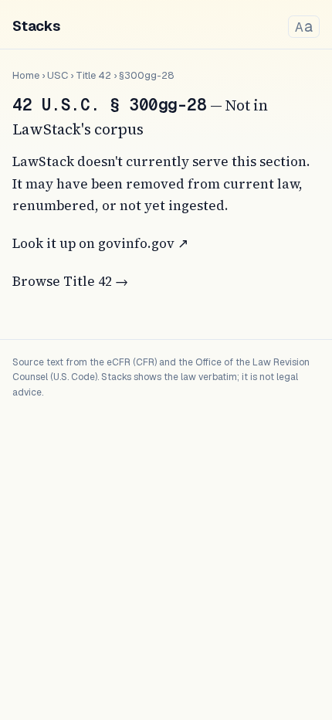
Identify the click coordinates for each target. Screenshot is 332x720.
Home (25, 75)
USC (57, 75)
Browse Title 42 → (70, 281)
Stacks (36, 26)
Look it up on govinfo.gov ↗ (100, 243)
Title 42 (93, 75)
